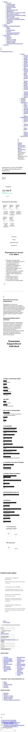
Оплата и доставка (11, 39)
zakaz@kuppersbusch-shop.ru (10, 726)
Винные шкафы (11, 16)
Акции (5, 24)
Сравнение (6, 186)
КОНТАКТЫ (24, 136)
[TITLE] (4, 177)
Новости (9, 38)
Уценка (8, 23)
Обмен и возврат (11, 42)
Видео (14, 239)
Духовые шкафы (11, 4)
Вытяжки (9, 8)
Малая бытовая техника (13, 14)
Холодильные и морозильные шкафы (16, 15)
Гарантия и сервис (11, 41)
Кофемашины (10, 11)
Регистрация (7, 622)
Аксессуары (10, 22)
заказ (7, 196)
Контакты (6, 45)
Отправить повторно (9, 639)
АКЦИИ (23, 98)
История (9, 31)
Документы (14, 245)
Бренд (8, 27)
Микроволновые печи (12, 10)
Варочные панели (11, 7)
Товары (5, 1)
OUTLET (9, 3)
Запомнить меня (6, 630)
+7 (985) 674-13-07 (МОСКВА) (8, 721)
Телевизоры (10, 20)
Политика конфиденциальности (15, 43)
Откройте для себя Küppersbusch (12, 26)
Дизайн (8, 28)
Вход (5, 621)
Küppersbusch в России (12, 34)
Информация (7, 35)
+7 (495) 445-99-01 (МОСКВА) (8, 720)
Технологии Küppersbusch (13, 32)
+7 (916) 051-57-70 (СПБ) (7, 723)
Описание (14, 236)
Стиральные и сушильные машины (16, 19)
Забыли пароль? (5, 633)
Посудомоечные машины (13, 18)
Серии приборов (11, 30)
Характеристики (14, 242)
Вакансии (9, 36)
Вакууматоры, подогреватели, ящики (16, 12)
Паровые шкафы (11, 6)
